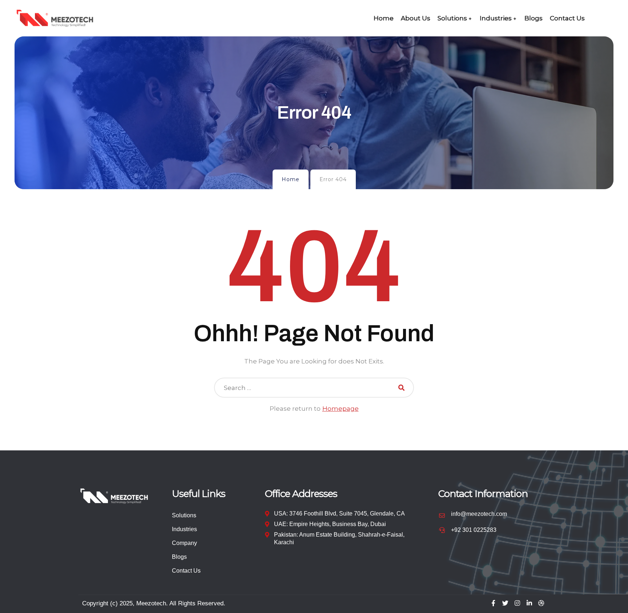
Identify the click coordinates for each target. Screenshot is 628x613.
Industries (496, 18)
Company (184, 543)
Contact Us (567, 18)
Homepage (340, 408)
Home (384, 18)
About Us (415, 18)
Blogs (533, 18)
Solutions (452, 18)
